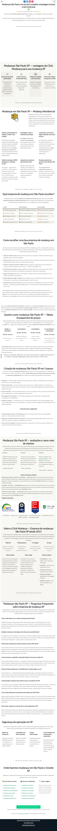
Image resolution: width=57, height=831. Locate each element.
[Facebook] (25, 2)
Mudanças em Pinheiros (10, 785)
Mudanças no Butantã (9, 793)
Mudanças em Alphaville (28, 798)
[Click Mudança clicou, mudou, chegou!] (2, 1)
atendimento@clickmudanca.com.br (28, 820)
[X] (27, 2)
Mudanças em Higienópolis (10, 790)
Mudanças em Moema (27, 785)
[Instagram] (32, 2)
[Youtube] (30, 2)
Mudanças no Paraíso (27, 793)
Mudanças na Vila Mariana (29, 795)
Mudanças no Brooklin (27, 788)
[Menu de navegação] (54, 1)
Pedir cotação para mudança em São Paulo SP (28, 807)
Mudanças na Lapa (8, 795)
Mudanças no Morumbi (28, 790)
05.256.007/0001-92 (28, 825)
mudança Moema (43, 458)
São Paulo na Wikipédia (24, 813)
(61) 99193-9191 (28, 823)
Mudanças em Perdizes (9, 788)
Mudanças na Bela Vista (10, 798)
